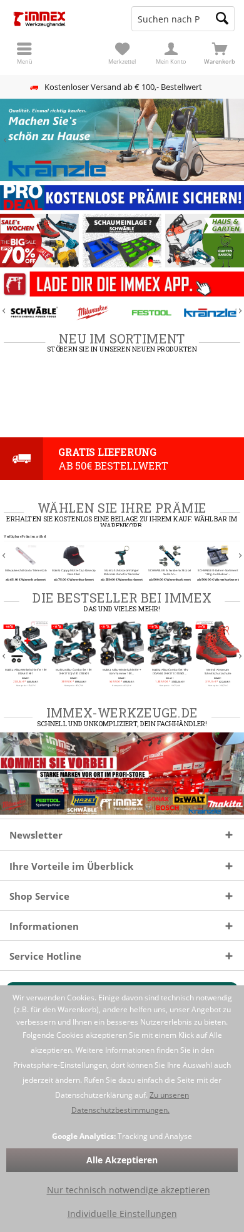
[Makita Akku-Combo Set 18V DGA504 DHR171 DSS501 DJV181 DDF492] (170, 643)
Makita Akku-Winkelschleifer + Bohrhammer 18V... (122, 672)
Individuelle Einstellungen (122, 1214)
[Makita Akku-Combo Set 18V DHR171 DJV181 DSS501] (74, 643)
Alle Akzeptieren (122, 1160)
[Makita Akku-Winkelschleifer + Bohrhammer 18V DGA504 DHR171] (122, 643)
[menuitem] (219, 53)
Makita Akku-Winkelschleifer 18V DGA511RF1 (26, 672)
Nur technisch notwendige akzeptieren (128, 1190)
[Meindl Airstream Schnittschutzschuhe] (218, 643)
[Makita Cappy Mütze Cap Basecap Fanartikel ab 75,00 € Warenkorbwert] (74, 555)
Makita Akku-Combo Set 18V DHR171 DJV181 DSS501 (74, 672)
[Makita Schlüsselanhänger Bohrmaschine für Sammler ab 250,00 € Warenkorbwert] (122, 555)
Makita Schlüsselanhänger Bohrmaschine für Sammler (122, 572)
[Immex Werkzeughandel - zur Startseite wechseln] (61, 18)
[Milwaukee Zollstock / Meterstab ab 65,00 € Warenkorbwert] (26, 555)
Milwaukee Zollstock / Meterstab (26, 571)
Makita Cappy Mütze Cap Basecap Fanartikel (74, 572)
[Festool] (151, 313)
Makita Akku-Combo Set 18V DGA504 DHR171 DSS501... (170, 672)
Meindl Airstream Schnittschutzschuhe (218, 672)
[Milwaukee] (92, 313)
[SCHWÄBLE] (33, 313)
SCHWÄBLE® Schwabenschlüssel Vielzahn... (170, 572)
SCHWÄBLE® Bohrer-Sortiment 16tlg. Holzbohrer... (218, 572)
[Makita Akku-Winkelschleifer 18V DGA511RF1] (26, 643)
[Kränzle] (210, 313)
